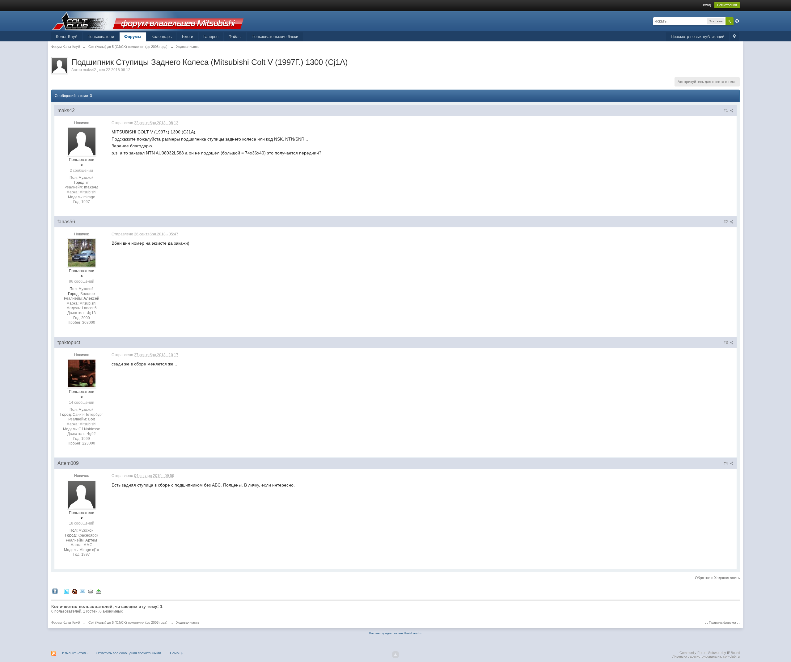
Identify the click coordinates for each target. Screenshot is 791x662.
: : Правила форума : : (722, 622)
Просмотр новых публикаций (697, 36)
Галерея (210, 36)
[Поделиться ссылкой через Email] (82, 591)
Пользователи (100, 36)
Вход (707, 5)
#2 (726, 222)
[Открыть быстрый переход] (734, 36)
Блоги (187, 36)
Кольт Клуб (66, 36)
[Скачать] (98, 591)
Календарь (161, 36)
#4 (726, 463)
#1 (726, 110)
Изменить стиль (74, 653)
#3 (726, 342)
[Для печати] (90, 591)
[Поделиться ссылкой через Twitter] (66, 591)
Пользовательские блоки (275, 36)
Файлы (235, 36)
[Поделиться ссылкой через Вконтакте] (55, 591)
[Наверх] (395, 654)
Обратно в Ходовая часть (717, 578)
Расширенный (737, 21)
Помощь (176, 653)
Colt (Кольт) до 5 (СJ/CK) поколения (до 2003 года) (127, 622)
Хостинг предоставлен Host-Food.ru (395, 633)
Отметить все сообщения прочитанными (128, 653)
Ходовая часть (187, 622)
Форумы (132, 36)
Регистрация (727, 5)
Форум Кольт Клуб (65, 622)
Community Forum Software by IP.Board (709, 653)
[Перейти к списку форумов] (147, 20)
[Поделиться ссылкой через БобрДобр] (74, 591)
